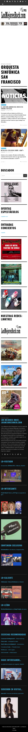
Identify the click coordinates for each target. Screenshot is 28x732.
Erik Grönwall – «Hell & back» (9, 652)
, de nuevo (20, 609)
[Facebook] (4, 1)
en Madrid (12, 582)
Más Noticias (3, 104)
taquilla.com (4, 216)
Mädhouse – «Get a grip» (8, 649)
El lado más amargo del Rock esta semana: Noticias (12, 108)
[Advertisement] (14, 45)
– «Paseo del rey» (13, 638)
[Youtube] (23, 1)
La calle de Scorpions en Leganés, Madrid (12, 664)
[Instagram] (7, 1)
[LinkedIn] (9, 1)
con (7, 609)
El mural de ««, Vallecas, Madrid (13, 465)
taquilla (3, 232)
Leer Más (3, 125)
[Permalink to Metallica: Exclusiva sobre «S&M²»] (14, 138)
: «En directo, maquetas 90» (12, 549)
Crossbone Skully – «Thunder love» (10, 647)
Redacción (3, 110)
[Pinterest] (12, 1)
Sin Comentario (24, 125)
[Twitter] (20, 1)
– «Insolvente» (12, 644)
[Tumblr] (17, 1)
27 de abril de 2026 (9, 110)
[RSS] (15, 1)
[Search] (2, 4)
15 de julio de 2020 (9, 152)
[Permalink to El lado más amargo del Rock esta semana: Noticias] (14, 96)
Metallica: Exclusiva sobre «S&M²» (12, 150)
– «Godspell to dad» (9, 641)
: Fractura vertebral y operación (12, 693)
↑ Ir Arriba (14, 730)
